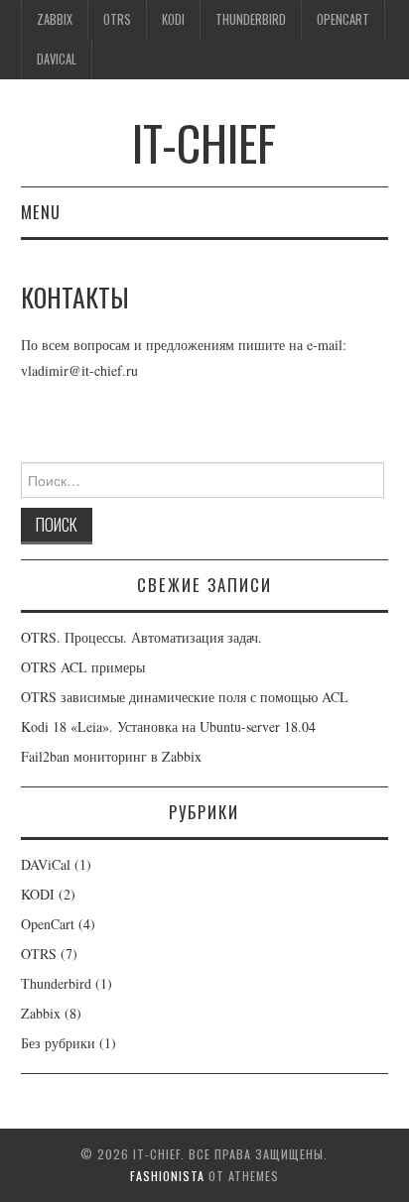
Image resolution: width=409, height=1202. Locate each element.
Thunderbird (250, 19)
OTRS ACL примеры (83, 667)
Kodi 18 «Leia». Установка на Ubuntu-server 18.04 (168, 726)
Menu (41, 211)
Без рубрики (58, 1042)
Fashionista (167, 1175)
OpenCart (343, 19)
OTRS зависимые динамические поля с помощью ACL (184, 696)
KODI (173, 19)
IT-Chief (204, 142)
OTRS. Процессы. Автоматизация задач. (141, 637)
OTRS (117, 19)
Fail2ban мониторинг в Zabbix (111, 756)
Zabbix (54, 19)
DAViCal (56, 59)
